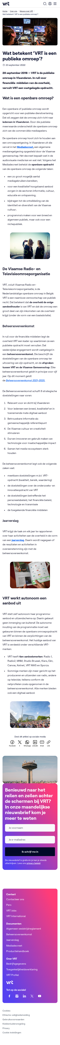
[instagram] (17, 996)
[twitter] (32, 996)
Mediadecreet (14, 945)
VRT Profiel (12, 975)
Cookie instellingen (12, 1032)
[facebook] (9, 996)
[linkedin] (24, 996)
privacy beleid (33, 863)
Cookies (6, 1010)
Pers (8, 904)
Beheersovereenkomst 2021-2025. (25, 380)
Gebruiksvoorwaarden (13, 1019)
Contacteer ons (15, 899)
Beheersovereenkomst (19, 934)
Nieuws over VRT (26, 11)
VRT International (16, 916)
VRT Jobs (11, 910)
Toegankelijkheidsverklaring (22, 969)
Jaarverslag (12, 940)
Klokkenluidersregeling (14, 1023)
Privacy (6, 1028)
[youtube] (39, 996)
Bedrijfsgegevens (16, 963)
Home (5, 11)
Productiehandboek (17, 951)
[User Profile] (49, 3)
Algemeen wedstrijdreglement (23, 928)
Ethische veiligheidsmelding (16, 1015)
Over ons (13, 11)
